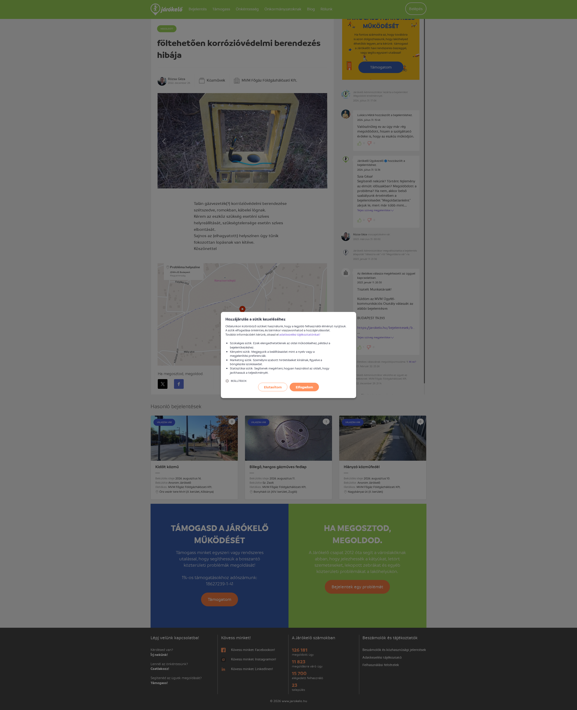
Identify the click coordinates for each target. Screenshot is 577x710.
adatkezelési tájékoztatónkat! (299, 334)
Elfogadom (304, 387)
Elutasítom (273, 387)
